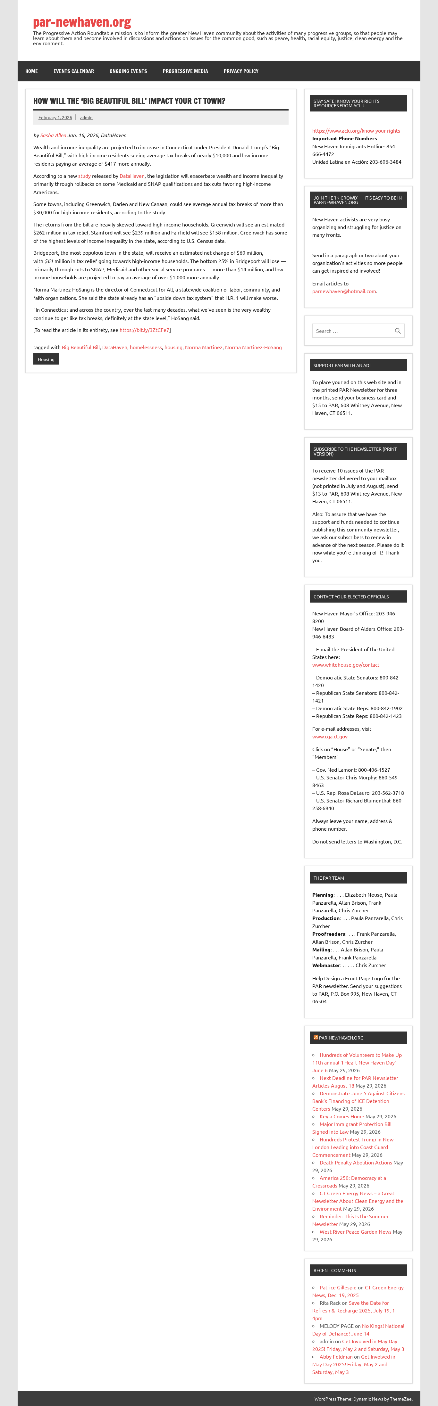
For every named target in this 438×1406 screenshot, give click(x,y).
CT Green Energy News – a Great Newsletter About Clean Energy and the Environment (357, 1201)
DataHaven (132, 175)
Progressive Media (185, 71)
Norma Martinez (204, 347)
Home (31, 71)
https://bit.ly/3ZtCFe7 (144, 329)
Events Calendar (74, 71)
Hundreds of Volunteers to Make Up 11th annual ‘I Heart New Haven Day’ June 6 (357, 1062)
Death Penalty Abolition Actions (356, 1162)
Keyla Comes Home (342, 1116)
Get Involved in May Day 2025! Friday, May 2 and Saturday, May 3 (353, 1364)
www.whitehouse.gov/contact (345, 664)
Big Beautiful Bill (81, 347)
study (84, 175)
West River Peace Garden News (356, 1231)
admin (86, 117)
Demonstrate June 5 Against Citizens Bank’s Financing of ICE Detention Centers (358, 1101)
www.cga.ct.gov (330, 736)
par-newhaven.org (82, 21)
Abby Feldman (336, 1356)
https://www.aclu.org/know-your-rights (356, 130)
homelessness (146, 347)
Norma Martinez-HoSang (253, 347)
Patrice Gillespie (338, 1287)
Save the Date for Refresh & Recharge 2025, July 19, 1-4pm (354, 1310)
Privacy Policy (241, 71)
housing (173, 347)
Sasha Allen (53, 135)
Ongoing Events (128, 71)
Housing (46, 359)
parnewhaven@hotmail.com (344, 291)
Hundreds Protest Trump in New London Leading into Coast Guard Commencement (352, 1147)
